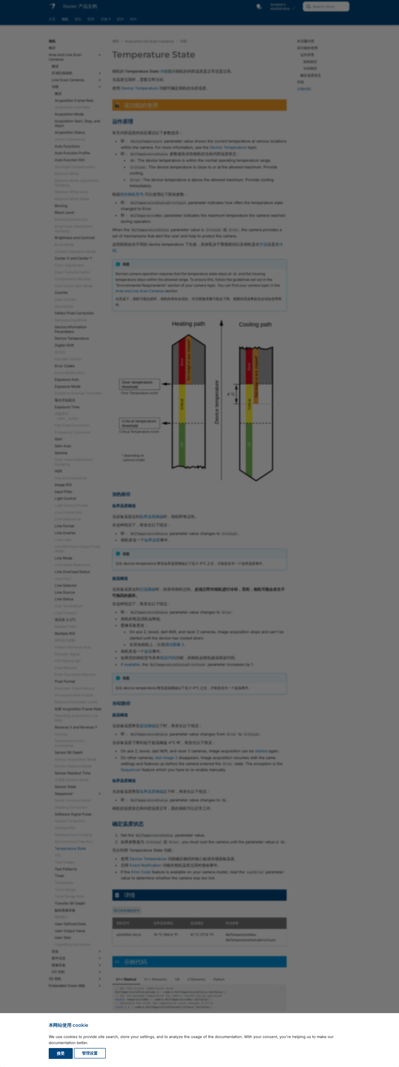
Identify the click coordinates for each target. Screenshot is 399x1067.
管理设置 (90, 1053)
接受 (61, 1053)
